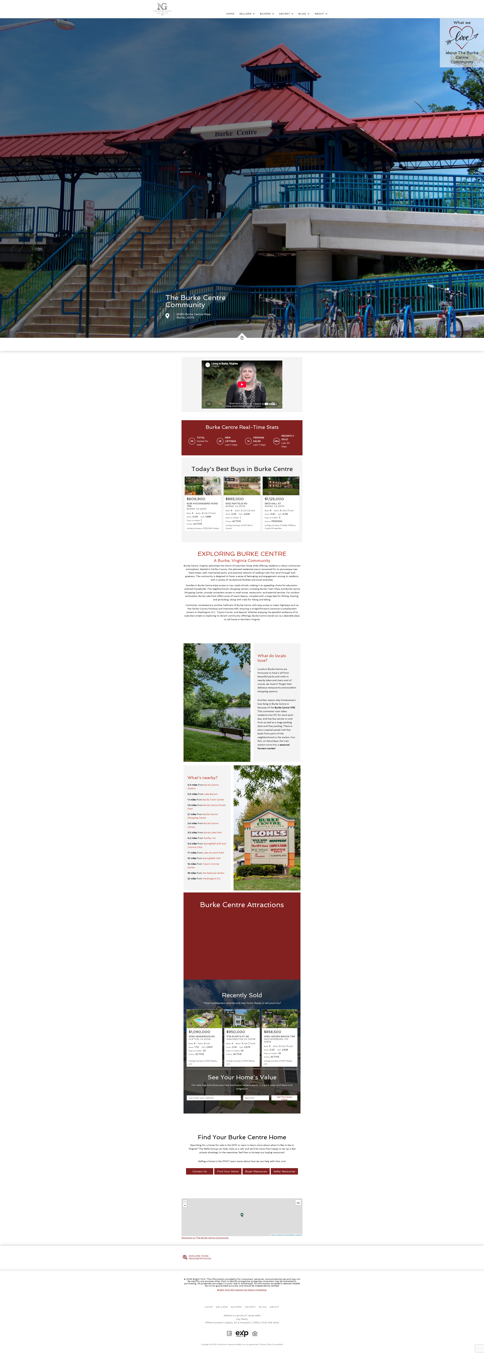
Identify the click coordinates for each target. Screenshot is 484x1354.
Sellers (222, 1307)
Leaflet (273, 1235)
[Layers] (298, 1202)
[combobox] (214, 1097)
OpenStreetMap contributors (293, 1235)
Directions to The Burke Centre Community (205, 1237)
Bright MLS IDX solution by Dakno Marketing (241, 1290)
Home (230, 14)
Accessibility (278, 1344)
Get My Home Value (284, 1098)
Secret (250, 1307)
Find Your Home (228, 1171)
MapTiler (280, 1235)
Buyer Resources (256, 1171)
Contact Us (200, 1171)
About (274, 1307)
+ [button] (185, 1201)
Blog (263, 1307)
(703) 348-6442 (270, 1322)
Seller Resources (284, 1171)
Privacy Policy (266, 1344)
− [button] (185, 1205)
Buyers (236, 1307)
